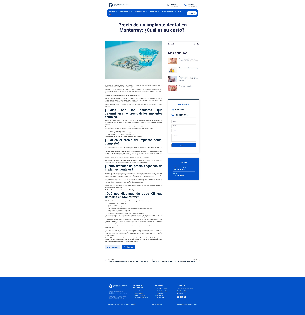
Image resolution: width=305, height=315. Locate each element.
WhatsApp (174, 4)
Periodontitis (153, 11)
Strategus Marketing (191, 304)
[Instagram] (181, 297)
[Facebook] (178, 297)
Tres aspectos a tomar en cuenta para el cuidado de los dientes (188, 79)
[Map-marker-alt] (185, 297)
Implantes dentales (124, 11)
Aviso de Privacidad (157, 304)
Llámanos (191, 4)
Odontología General (168, 11)
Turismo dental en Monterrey (188, 68)
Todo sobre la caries (186, 86)
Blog (179, 11)
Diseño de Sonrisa (140, 11)
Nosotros (112, 11)
